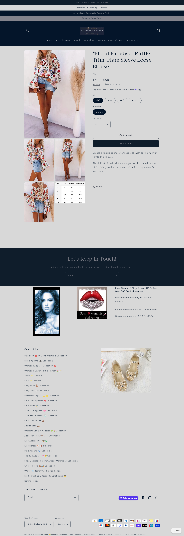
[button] (27, 30)
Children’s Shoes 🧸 (34, 421)
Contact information (138, 534)
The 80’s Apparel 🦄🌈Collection (41, 456)
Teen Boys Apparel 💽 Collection (40, 416)
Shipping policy (121, 534)
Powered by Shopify (59, 534)
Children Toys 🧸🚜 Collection (39, 466)
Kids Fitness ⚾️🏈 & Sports (38, 446)
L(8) (122, 100)
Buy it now (126, 143)
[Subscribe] (115, 275)
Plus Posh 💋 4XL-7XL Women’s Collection (45, 356)
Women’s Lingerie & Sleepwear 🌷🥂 (43, 371)
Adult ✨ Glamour (33, 376)
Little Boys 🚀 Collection (36, 406)
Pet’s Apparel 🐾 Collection (38, 451)
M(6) (110, 100)
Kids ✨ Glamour (32, 381)
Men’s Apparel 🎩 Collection (38, 361)
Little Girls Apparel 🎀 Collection (40, 401)
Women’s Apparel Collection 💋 (40, 366)
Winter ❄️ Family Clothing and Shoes (42, 471)
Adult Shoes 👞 (32, 426)
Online (99, 112)
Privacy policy (90, 534)
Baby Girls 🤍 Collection (36, 391)
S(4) (98, 100)
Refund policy (75, 534)
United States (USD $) (37, 524)
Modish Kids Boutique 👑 (41, 534)
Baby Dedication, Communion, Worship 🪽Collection (51, 461)
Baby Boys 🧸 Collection (36, 386)
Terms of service (105, 534)
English (61, 524)
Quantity (97, 118)
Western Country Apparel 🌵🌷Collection (45, 431)
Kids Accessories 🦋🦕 (36, 441)
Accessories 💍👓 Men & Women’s (42, 436)
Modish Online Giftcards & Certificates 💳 (45, 476)
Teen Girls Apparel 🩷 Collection (40, 411)
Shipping (96, 84)
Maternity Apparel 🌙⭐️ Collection (41, 396)
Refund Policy (31, 481)
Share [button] (99, 187)
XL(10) (135, 100)
